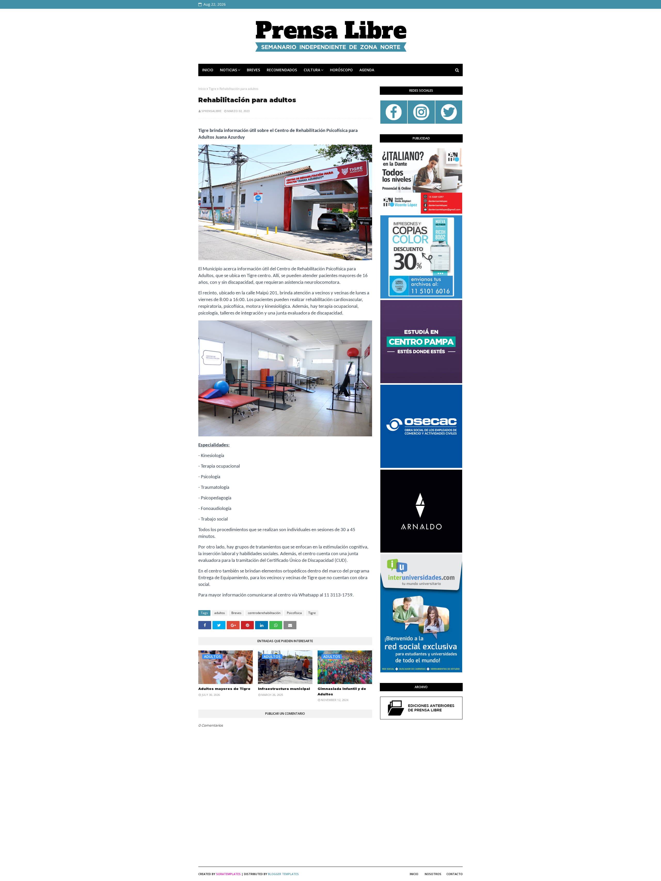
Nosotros (433, 874)
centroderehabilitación (264, 613)
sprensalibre (211, 111)
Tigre (212, 88)
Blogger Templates (283, 874)
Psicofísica (294, 613)
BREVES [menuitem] (253, 69)
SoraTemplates (228, 874)
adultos (219, 613)
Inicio (202, 88)
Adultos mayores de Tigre (224, 689)
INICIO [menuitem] (207, 69)
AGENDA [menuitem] (366, 69)
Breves (236, 613)
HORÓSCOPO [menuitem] (341, 69)
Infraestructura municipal (284, 689)
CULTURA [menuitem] (312, 69)
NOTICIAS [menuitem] (228, 69)
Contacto (454, 874)
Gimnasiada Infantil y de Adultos (342, 691)
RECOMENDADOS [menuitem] (282, 69)
